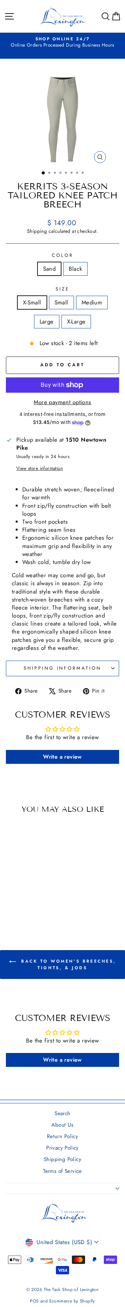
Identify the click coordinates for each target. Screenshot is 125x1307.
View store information (39, 468)
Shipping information (63, 668)
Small (61, 302)
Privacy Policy (62, 1148)
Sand (49, 268)
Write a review (62, 757)
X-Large (76, 321)
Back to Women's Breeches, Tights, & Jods (67, 964)
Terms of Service (62, 1171)
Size (62, 289)
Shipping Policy (62, 1159)
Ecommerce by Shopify (72, 1301)
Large (47, 321)
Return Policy (62, 1136)
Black (75, 268)
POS (34, 1301)
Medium (92, 302)
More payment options (62, 402)
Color (62, 255)
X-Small (32, 302)
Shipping (37, 231)
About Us (62, 1125)
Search (62, 1113)
